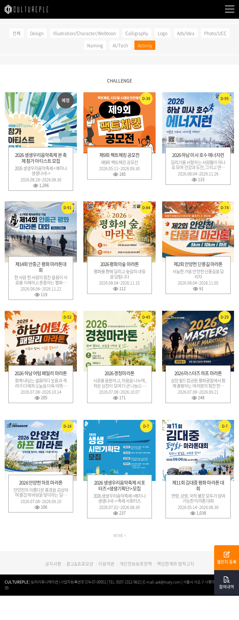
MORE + (119, 535)
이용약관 (106, 563)
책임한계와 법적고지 (175, 563)
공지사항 (53, 563)
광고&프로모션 (79, 563)
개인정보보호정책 (136, 563)
